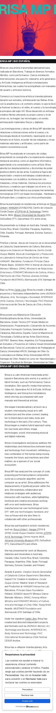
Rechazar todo (27, 695)
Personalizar (27, 689)
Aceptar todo (27, 701)
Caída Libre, (31, 618)
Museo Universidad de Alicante (29, 215)
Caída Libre (20, 289)
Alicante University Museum (19, 540)
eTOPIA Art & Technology (28, 211)
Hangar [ (33, 529)
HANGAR (13, 207)
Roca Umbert (20, 529)
